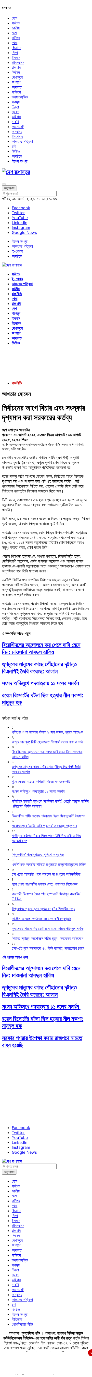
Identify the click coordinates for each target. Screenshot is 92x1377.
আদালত (17, 87)
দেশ (14, 32)
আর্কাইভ (17, 156)
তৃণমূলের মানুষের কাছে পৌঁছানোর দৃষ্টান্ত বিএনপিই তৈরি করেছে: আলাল (39, 667)
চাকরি (15, 121)
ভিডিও (16, 151)
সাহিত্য (16, 92)
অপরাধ (16, 82)
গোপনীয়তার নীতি (22, 1324)
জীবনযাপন (18, 62)
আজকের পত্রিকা (22, 141)
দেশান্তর (17, 77)
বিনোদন (16, 47)
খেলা (14, 42)
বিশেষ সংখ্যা (19, 161)
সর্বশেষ (16, 22)
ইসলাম (16, 57)
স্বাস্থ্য (16, 101)
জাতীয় (16, 27)
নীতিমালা (17, 1319)
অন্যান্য (17, 131)
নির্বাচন (16, 72)
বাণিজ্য (16, 37)
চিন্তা (15, 106)
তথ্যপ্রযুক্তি (20, 96)
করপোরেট (18, 126)
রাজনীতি (17, 293)
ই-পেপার (17, 136)
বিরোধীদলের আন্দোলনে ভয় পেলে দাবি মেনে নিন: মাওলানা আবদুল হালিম (41, 648)
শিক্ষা (15, 52)
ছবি (14, 146)
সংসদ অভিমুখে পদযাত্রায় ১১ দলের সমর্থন (41, 683)
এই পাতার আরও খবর (15, 957)
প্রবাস (15, 111)
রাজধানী (16, 67)
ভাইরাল (16, 116)
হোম (14, 18)
